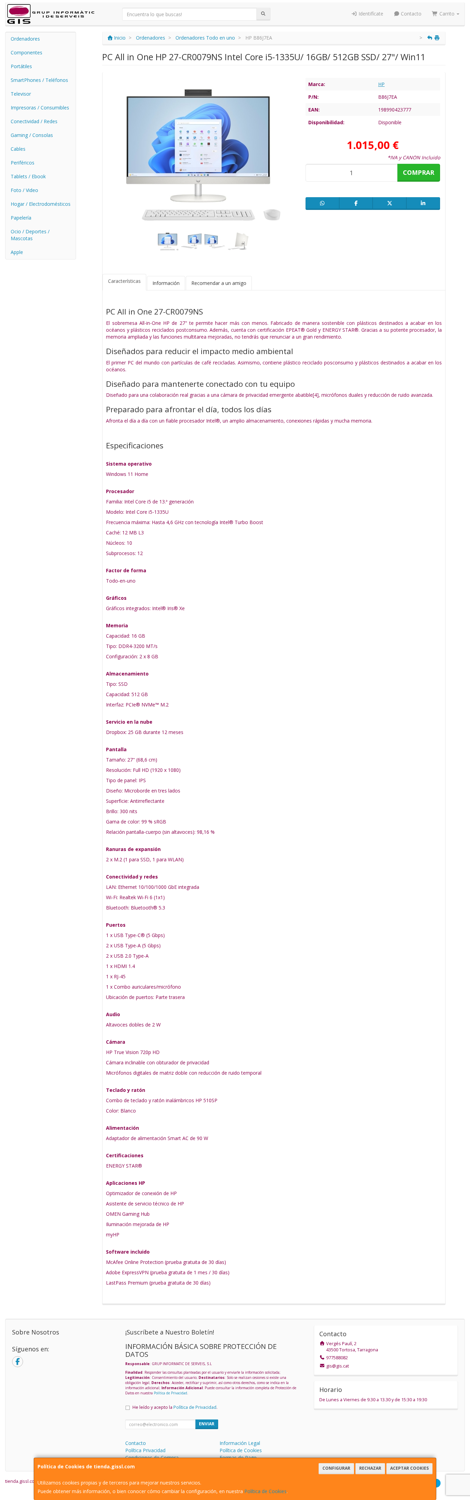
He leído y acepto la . (174, 1407)
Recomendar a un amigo (218, 283)
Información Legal (240, 1443)
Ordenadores (25, 38)
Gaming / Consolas (32, 135)
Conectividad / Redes (34, 121)
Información (166, 283)
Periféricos (22, 162)
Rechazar (370, 1468)
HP (381, 84)
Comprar (418, 172)
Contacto (410, 13)
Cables (18, 149)
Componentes (26, 52)
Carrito (447, 13)
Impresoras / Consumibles (40, 107)
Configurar (336, 1468)
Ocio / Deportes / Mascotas (30, 235)
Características (124, 281)
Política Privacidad (145, 1450)
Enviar (206, 1424)
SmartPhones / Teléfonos (39, 80)
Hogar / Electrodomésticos (41, 204)
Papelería (21, 217)
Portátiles (21, 66)
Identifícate (370, 13)
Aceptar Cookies (409, 1468)
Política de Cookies (265, 1491)
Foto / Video (24, 190)
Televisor (21, 94)
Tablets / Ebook (28, 176)
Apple (17, 252)
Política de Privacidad (170, 1393)
